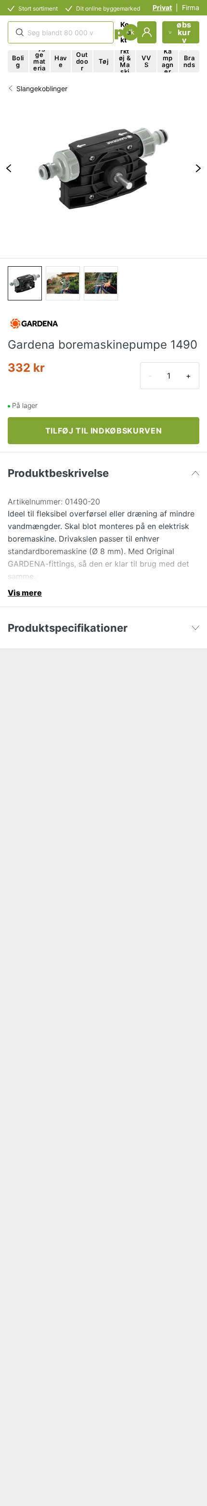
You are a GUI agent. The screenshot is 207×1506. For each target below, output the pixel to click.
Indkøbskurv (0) (184, 32)
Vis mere (25, 592)
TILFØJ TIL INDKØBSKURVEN (103, 430)
